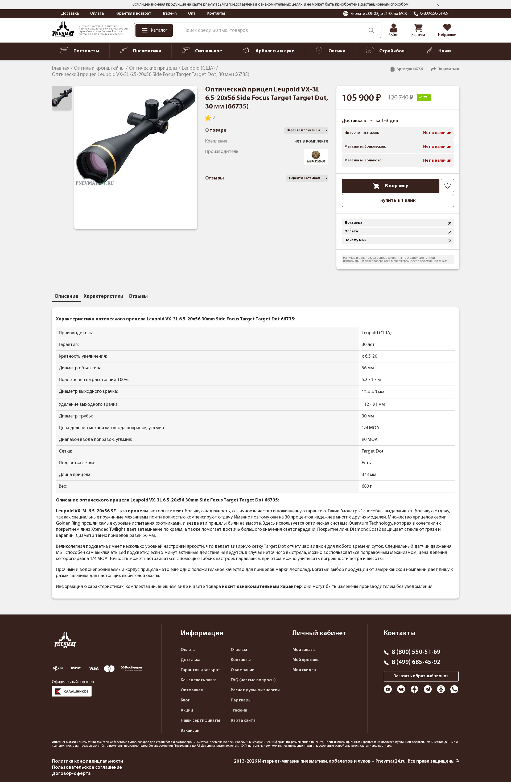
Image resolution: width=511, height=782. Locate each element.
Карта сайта (243, 720)
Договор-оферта (71, 773)
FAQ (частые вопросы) (253, 680)
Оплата (97, 13)
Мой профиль (306, 660)
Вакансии (190, 731)
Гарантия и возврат (133, 13)
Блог (185, 700)
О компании (242, 670)
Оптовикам (192, 690)
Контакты (216, 13)
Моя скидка (304, 670)
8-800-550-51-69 (434, 13)
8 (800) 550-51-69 (416, 652)
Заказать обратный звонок (421, 676)
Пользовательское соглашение (87, 767)
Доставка (70, 13)
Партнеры (241, 700)
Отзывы (239, 650)
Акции (187, 710)
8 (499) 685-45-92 (416, 662)
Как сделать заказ (199, 680)
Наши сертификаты (200, 720)
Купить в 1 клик (398, 200)
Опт (191, 13)
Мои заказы (304, 650)
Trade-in (169, 13)
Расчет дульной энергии (255, 690)
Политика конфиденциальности (87, 761)
